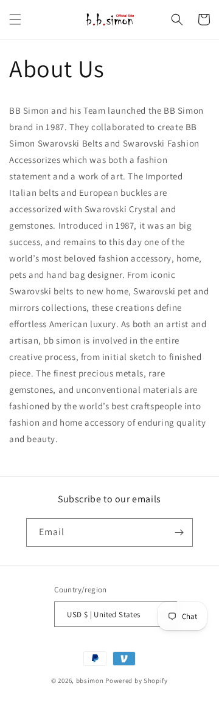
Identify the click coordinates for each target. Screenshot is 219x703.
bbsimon (90, 680)
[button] (15, 19)
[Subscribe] (178, 532)
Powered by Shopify (136, 680)
